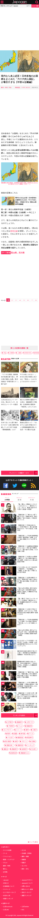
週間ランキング (26, 895)
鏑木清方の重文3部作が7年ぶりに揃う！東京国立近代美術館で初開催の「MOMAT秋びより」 (27, 652)
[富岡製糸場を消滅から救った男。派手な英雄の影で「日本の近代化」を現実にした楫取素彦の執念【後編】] (8, 666)
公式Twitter (14, 485)
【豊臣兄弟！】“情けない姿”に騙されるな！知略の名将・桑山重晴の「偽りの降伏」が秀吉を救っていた (27, 517)
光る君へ (34, 749)
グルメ (5, 863)
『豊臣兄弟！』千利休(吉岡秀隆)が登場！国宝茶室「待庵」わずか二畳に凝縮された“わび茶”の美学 (27, 538)
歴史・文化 (25, 869)
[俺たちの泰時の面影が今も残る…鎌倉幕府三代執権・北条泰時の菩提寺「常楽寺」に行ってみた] (29, 392)
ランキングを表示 (19, 715)
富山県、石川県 (13, 252)
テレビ (31, 734)
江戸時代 (10, 722)
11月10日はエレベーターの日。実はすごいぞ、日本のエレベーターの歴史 (9, 401)
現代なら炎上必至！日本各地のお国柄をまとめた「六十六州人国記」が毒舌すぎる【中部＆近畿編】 (19, 79)
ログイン (29, 6)
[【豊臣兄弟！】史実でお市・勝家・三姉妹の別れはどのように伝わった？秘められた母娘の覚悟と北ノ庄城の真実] (8, 697)
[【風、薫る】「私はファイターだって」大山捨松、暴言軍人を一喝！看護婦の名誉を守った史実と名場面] (8, 603)
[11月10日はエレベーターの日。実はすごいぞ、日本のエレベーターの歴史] (10, 392)
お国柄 (12, 353)
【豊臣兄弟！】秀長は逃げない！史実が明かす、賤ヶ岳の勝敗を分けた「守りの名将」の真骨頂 (27, 527)
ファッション (7, 856)
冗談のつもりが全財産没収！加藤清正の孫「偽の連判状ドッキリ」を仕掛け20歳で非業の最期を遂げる (27, 706)
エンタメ (24, 866)
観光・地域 (4, 87)
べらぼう (10, 737)
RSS (33, 485)
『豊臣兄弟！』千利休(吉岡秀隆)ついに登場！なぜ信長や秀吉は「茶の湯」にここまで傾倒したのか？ (27, 622)
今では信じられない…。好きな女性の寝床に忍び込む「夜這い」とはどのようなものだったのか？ (28, 378)
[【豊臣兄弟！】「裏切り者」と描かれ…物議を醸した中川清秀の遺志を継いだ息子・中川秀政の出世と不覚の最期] (8, 676)
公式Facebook (5, 485)
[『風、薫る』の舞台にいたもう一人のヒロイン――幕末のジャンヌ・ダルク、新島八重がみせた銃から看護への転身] (8, 508)
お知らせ (6, 883)
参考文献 (14, 231)
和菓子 (24, 863)
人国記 (19, 353)
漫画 (15, 734)
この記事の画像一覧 (20, 348)
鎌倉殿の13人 (25, 753)
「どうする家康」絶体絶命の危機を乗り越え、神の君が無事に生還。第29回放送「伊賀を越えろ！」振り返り (10, 379)
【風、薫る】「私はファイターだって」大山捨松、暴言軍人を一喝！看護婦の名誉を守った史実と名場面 (27, 601)
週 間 (19, 499)
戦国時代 (19, 722)
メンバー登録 (35, 6)
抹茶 (16, 741)
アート (5, 853)
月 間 (31, 499)
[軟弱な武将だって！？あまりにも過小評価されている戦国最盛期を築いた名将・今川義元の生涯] (29, 415)
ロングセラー (8, 730)
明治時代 (30, 737)
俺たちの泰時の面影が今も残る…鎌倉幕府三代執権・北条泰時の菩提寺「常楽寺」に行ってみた (28, 403)
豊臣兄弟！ (9, 745)
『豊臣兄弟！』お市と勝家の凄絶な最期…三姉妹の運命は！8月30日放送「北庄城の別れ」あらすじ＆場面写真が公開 (27, 685)
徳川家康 (8, 741)
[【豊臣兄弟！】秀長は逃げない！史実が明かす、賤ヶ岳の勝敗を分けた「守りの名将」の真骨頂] (8, 529)
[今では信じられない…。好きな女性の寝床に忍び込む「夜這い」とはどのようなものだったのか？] (29, 367)
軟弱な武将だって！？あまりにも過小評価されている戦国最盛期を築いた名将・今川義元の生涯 (28, 426)
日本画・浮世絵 (26, 853)
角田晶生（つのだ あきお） (23, 87)
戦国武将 (29, 726)
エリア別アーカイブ (9, 892)
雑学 (27, 730)
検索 (36, 2)
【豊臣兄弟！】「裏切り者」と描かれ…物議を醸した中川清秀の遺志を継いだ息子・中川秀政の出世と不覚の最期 (27, 674)
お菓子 (35, 730)
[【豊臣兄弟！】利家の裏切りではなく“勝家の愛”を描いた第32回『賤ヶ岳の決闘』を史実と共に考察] (8, 582)
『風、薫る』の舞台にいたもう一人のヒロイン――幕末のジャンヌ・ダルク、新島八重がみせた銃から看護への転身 (27, 506)
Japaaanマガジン (27, 880)
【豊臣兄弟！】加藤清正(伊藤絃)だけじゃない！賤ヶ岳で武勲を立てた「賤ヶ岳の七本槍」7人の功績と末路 (27, 548)
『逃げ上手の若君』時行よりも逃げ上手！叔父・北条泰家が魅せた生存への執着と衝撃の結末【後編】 (27, 632)
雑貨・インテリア (8, 859)
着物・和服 (25, 856)
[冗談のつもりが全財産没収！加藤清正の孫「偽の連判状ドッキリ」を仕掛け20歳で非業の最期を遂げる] (8, 707)
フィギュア (30, 745)
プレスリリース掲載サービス (19, 473)
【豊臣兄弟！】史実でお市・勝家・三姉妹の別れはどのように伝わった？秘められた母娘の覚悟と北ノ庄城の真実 (27, 695)
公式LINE (24, 485)
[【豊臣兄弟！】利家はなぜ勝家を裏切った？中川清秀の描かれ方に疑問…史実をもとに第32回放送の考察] (8, 561)
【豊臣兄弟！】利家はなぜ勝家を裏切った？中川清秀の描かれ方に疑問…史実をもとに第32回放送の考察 (27, 559)
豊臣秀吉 (20, 745)
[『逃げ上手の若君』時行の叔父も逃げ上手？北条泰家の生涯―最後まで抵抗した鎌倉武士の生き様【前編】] (8, 592)
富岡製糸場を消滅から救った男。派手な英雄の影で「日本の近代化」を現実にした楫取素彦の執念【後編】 (27, 664)
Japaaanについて (27, 883)
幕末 (8, 734)
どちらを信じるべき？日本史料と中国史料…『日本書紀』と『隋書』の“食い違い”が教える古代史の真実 (27, 569)
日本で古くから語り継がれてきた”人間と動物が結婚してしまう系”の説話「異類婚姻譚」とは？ (10, 426)
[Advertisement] (19, 29)
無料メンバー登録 (27, 889)
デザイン (24, 741)
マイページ (6, 889)
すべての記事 (7, 850)
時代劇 (23, 734)
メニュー (2, 2)
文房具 (33, 741)
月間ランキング (8, 899)
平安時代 (11, 726)
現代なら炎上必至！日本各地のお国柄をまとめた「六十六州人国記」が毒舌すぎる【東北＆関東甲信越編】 (25, 201)
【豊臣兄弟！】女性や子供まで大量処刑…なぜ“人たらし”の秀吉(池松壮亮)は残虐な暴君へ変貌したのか (27, 611)
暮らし (5, 869)
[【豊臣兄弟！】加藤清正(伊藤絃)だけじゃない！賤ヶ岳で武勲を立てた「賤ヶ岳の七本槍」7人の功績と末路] (8, 550)
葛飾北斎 (14, 753)
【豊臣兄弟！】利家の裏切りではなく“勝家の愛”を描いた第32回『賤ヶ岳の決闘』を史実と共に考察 (27, 580)
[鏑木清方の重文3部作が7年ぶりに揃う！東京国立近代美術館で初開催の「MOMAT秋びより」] (8, 655)
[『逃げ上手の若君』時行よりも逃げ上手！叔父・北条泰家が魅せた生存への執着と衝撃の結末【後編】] (8, 634)
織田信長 (20, 737)
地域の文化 (28, 353)
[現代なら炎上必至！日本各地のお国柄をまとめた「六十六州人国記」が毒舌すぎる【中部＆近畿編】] (19, 61)
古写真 (5, 872)
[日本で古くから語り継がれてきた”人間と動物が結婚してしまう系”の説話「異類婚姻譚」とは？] (10, 415)
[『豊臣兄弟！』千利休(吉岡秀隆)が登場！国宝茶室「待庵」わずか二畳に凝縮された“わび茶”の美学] (8, 540)
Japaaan (19, 2)
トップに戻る (33, 842)
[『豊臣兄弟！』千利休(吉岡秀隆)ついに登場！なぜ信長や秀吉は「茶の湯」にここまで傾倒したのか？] (8, 624)
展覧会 (6, 749)
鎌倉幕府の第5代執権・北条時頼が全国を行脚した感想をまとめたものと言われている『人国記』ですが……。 (19, 183)
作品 (10, 87)
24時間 (7, 499)
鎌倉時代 (15, 749)
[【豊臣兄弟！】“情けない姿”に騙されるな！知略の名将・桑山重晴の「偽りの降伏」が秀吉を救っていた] (8, 519)
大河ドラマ (29, 722)
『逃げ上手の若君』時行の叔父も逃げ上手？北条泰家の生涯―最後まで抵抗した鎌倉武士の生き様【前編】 (27, 590)
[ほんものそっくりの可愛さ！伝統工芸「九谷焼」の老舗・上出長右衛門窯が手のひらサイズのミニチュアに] (8, 645)
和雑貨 (24, 859)
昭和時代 (24, 749)
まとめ (24, 850)
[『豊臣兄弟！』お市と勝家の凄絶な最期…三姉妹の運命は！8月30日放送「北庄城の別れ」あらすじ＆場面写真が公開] (8, 686)
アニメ (20, 726)
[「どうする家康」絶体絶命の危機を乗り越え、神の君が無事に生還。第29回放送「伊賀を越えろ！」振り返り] (10, 367)
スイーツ (19, 730)
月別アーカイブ (26, 892)
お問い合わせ (26, 886)
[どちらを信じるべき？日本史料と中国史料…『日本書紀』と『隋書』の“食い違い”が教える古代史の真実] (8, 571)
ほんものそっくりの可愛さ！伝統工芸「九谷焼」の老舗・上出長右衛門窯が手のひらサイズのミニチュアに (27, 643)
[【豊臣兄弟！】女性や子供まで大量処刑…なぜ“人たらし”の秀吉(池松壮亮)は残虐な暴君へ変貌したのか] (8, 613)
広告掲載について (8, 886)
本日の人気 (6, 895)
